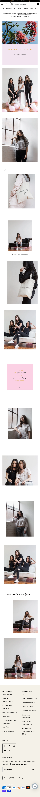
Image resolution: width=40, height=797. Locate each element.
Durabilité (6, 716)
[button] (35, 786)
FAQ (23, 695)
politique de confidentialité (27, 723)
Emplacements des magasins (9, 722)
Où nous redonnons (9, 712)
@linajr (12, 16)
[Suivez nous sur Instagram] (14, 746)
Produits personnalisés (7, 700)
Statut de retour (27, 707)
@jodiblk (26, 16)
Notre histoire (7, 695)
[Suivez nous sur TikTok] (9, 750)
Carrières (5, 727)
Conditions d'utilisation (26, 716)
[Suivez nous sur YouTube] (4, 750)
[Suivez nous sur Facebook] (4, 746)
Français (22, 778)
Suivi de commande (29, 711)
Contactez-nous (8, 731)
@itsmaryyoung (25, 14)
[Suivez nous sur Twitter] (9, 746)
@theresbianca (31, 8)
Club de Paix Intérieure (7, 707)
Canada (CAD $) (9, 778)
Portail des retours (28, 703)
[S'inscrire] (33, 769)
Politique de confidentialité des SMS (28, 731)
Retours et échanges (29, 699)
